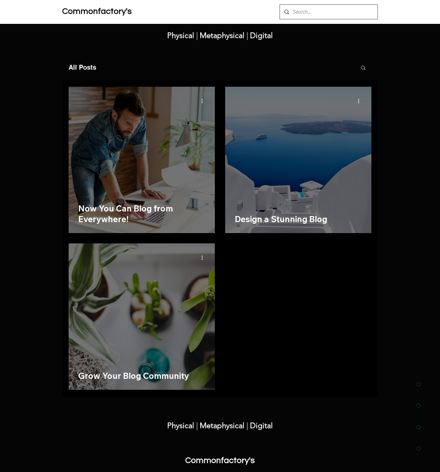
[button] (363, 68)
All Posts (82, 67)
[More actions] (204, 101)
